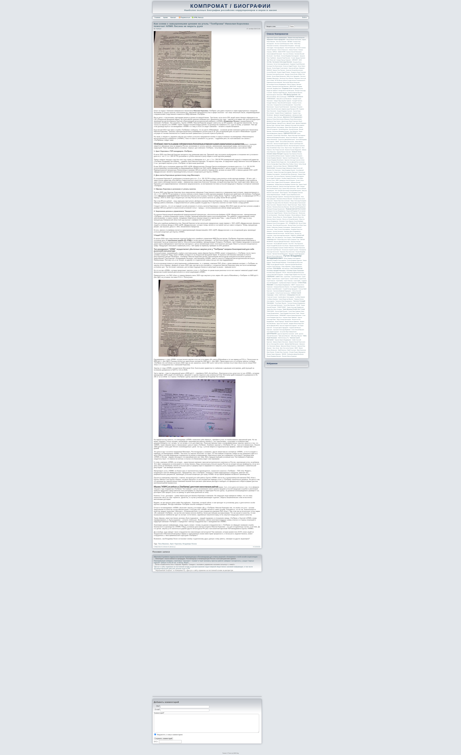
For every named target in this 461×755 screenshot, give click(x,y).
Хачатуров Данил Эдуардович (280, 327)
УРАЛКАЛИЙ (282, 315)
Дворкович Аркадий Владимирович (283, 115)
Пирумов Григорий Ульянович (296, 245)
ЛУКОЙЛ (283, 194)
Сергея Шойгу (297, 280)
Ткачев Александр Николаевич (275, 305)
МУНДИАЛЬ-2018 (293, 223)
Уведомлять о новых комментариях (170, 735)
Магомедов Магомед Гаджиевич (292, 196)
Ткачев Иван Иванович (289, 305)
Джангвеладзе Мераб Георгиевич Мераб (292, 121)
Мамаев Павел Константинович (282, 200)
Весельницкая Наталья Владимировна (276, 84)
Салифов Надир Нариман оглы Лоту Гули (295, 274)
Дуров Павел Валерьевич (291, 127)
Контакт (173, 17)
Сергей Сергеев (285, 278)
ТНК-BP (298, 305)
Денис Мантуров (278, 117)
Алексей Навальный (290, 47)
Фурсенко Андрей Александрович (288, 325)
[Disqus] (207, 604)
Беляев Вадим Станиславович (280, 68)
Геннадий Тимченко (297, 100)
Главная (157, 17)
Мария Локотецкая (292, 204)
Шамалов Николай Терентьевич (297, 342)
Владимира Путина (298, 88)
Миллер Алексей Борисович (291, 213)
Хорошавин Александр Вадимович (282, 329)
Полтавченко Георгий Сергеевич (290, 249)
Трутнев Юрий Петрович (281, 311)
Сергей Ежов (287, 276)
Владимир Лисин (277, 88)
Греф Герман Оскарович (296, 107)
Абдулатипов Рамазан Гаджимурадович (277, 37)
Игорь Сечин (280, 147)
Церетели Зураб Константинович (285, 333)
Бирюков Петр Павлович (279, 70)
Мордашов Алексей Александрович (276, 223)
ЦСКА (296, 333)
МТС (287, 223)
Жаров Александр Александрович (296, 135)
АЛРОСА (275, 51)
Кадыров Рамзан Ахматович (284, 151)
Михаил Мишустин (277, 217)
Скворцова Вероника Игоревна (281, 286)
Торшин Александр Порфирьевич (295, 307)
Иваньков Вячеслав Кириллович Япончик (277, 145)
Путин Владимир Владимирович (284, 256)
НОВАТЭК (293, 235)
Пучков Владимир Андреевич (294, 260)
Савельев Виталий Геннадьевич (275, 274)
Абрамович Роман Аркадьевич (276, 39)
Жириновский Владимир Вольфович (276, 137)
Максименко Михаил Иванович (284, 198)
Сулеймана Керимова (272, 299)
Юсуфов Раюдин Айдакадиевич (297, 352)
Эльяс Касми (276, 348)
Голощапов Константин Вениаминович (283, 105)
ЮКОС (296, 348)
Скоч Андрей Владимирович (297, 286)
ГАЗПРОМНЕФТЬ (271, 98)
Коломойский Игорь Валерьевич (289, 174)
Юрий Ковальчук (282, 350)
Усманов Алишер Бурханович (294, 315)
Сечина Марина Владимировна (282, 284)
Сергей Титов (302, 278)
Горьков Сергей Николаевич (282, 107)
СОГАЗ (276, 295)
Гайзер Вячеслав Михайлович (284, 98)
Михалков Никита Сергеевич (274, 219)
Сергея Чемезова (288, 280)
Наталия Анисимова (278, 231)
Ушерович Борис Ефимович (290, 317)
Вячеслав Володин (282, 96)
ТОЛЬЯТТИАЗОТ (281, 307)
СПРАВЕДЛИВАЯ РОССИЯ (293, 295)
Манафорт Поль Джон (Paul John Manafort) (278, 202)
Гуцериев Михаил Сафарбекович (283, 113)
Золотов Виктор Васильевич (287, 141)
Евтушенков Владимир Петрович (280, 131)
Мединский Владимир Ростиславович (296, 211)
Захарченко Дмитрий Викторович (286, 139)
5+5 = (156, 742)
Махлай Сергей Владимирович (298, 207)
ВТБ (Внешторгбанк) (290, 94)
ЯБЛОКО (284, 354)
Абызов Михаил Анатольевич (293, 39)
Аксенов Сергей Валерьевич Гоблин (284, 43)
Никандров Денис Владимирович (292, 231)
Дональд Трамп (271, 125)
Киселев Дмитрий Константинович (296, 162)
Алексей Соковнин (301, 47)
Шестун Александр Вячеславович (275, 344)
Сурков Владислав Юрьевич (286, 299)
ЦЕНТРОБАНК (272, 334)
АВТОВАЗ (289, 41)
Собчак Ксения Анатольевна (282, 293)
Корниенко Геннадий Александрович (294, 176)
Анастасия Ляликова (288, 53)
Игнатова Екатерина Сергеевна (297, 145)
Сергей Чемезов (271, 280)
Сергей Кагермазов (296, 276)
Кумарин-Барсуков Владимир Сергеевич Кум (286, 184)
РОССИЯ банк (286, 268)
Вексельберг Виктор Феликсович (291, 82)
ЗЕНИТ (277, 141)
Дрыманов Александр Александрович (294, 125)
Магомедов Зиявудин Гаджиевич (275, 196)
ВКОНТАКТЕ (293, 86)
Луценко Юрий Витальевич (293, 194)
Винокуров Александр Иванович (280, 86)
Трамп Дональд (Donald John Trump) (294, 309)
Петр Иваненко (163, 544)
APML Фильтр (198, 17)
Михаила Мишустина (298, 217)
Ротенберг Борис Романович (295, 270)
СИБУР (293, 284)
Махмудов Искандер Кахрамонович (276, 209)
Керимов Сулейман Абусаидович (293, 156)
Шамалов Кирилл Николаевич (280, 342)
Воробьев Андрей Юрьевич (280, 92)
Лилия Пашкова (284, 192)
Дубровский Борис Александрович (275, 127)
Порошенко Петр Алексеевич (287, 251)
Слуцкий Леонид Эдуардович (290, 289)
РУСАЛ (284, 272)
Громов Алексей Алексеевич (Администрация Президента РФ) (282, 109)
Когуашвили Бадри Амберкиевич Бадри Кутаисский (289, 168)
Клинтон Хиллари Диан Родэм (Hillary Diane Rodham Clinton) (282, 164)
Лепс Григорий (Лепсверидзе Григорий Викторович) (288, 190)
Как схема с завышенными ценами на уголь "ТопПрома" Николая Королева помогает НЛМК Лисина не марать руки (201, 24)
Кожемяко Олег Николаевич (274, 170)
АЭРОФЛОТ (295, 60)
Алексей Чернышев (272, 49)
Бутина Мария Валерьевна (279, 76)
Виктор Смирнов (291, 84)
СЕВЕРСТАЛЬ (279, 276)
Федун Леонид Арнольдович (284, 319)
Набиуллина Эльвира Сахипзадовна (281, 227)
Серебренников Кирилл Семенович (288, 282)
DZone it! (166, 546)
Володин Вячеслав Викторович (286, 90)
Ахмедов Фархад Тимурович (283, 60)
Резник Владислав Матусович (295, 262)
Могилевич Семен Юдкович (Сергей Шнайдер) (291, 221)
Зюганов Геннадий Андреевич (281, 143)
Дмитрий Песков (281, 123)
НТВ (273, 237)
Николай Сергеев (289, 233)
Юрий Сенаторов (291, 350)
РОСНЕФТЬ (277, 268)
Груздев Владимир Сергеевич (284, 111)
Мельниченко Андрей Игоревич (275, 213)
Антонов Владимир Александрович (290, 56)
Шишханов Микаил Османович (289, 346)
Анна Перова (277, 56)
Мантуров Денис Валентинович (298, 202)
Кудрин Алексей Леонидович (282, 182)
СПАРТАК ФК (282, 295)
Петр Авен (291, 243)
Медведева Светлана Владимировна (276, 211)
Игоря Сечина (288, 147)
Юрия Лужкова (270, 352)
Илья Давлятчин (297, 147)
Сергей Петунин (276, 278)
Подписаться (185, 17)
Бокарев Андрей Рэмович (283, 72)
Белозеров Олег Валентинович (274, 66)
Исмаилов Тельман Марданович (293, 149)
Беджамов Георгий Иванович (297, 64)
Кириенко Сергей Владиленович (291, 158)
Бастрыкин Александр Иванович (282, 62)
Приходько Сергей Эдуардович (297, 253)
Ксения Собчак (270, 182)
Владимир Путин (287, 88)
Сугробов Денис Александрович (286, 297)
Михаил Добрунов (296, 215)
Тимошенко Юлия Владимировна (283, 301)
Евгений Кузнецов (293, 129)
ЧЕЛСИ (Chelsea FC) (283, 337)
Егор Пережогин (294, 131)
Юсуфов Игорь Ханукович (281, 352)
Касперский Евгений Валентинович (276, 156)
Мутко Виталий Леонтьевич (280, 225)
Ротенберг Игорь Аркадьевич (274, 272)
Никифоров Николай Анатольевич (275, 233)
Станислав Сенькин (272, 297)
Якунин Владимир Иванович (274, 356)
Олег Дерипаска (279, 237)
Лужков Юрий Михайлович (273, 194)
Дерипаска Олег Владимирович (292, 117)
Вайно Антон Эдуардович (293, 76)
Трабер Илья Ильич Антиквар (274, 309)
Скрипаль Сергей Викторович (274, 289)
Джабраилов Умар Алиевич (274, 121)
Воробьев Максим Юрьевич (295, 92)
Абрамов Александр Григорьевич (296, 37)
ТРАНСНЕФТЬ (270, 311)
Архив (165, 17)
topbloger (158, 28)
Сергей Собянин (294, 278)
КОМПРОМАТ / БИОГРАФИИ (230, 6)
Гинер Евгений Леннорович (284, 102)
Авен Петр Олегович (281, 41)
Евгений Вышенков (283, 129)
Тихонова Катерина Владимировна (296, 303)
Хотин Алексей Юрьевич (297, 329)
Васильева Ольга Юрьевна (287, 78)
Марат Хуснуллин (271, 204)
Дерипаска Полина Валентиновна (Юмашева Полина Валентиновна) (284, 119)
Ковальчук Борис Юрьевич (280, 166)
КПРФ (277, 180)
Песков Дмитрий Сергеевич (281, 243)
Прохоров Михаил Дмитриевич (274, 256)
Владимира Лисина (190, 544)
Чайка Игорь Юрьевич (296, 335)
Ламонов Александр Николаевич (287, 186)
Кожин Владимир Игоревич (288, 170)
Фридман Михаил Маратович (296, 323)
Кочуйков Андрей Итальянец (289, 178)
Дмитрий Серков (291, 123)
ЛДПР (298, 186)
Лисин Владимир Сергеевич (296, 192)
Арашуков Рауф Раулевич (283, 58)
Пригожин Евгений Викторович (280, 253)
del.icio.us (173, 546)
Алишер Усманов (293, 49)
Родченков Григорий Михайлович (293, 264)
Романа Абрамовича (297, 266)
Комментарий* (157, 713)
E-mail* (157, 709)
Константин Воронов (279, 176)
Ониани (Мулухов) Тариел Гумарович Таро (288, 239)
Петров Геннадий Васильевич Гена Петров (277, 245)
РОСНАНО (269, 268)
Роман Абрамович (286, 266)
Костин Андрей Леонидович (274, 178)
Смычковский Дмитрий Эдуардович (282, 291)
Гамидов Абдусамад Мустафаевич (282, 100)
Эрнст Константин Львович (287, 348)
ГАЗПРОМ (290, 96)
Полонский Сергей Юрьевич (274, 249)
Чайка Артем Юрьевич (284, 335)
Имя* (158, 706)
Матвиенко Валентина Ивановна (281, 207)
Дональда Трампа (279, 125)
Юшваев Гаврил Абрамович (274, 354)
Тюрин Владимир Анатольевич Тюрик (289, 313)
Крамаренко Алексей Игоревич (287, 180)
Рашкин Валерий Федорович (279, 262)
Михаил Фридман (287, 217)
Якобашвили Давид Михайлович (295, 354)
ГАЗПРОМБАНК (299, 96)
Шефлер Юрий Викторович (292, 344)
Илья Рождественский (278, 149)
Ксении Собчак (300, 180)
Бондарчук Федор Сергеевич (298, 72)
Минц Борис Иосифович (284, 215)
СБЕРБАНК (271, 276)
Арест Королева (176, 544)
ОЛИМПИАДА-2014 (271, 239)
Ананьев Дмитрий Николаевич (274, 53)
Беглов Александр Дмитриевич (281, 64)
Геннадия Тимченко (272, 102)
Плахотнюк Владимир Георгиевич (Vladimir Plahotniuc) (280, 247)
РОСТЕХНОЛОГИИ (296, 268)
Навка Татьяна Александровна (282, 229)
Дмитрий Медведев (272, 123)
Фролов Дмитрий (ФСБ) (273, 325)
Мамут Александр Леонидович (298, 200)
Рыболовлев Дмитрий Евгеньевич (295, 272)
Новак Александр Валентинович (281, 235)
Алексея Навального (282, 49)
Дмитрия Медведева (301, 123)
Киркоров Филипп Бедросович (278, 162)
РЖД (268, 264)
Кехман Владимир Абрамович (274, 158)
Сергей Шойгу (279, 280)
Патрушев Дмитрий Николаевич (282, 241)
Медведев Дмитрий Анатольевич (296, 209)
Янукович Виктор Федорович (289, 356)
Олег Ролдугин (287, 237)
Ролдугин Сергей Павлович (274, 266)
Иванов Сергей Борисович (296, 143)
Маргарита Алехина (282, 204)
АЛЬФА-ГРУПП (281, 51)
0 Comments (256, 546)
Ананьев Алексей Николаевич (294, 51)
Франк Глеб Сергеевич (282, 323)
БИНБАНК (269, 70)
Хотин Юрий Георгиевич (273, 331)
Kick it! (160, 546)
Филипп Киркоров (279, 321)
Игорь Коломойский (272, 147)
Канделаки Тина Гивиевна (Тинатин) (292, 153)
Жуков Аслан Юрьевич (292, 137)
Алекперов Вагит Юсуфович (286, 45)
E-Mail (155, 546)
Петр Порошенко (299, 243)
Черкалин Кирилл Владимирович (283, 340)
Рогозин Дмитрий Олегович (277, 264)
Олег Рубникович (297, 237)
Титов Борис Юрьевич (280, 303)
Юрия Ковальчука (301, 350)
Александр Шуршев (279, 47)
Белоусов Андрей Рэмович (290, 66)
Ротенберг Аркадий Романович (276, 270)
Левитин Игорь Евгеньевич (289, 188)
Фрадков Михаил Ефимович (292, 321)
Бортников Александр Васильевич (275, 74)
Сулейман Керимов (300, 297)
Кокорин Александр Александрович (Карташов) (286, 172)
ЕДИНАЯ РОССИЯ (290, 133)
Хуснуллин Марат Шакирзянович (288, 331)
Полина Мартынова (300, 247)
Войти (304, 17)
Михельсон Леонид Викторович (290, 219)
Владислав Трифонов (272, 90)
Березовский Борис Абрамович (297, 68)
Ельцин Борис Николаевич (280, 135)
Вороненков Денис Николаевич (275, 94)
